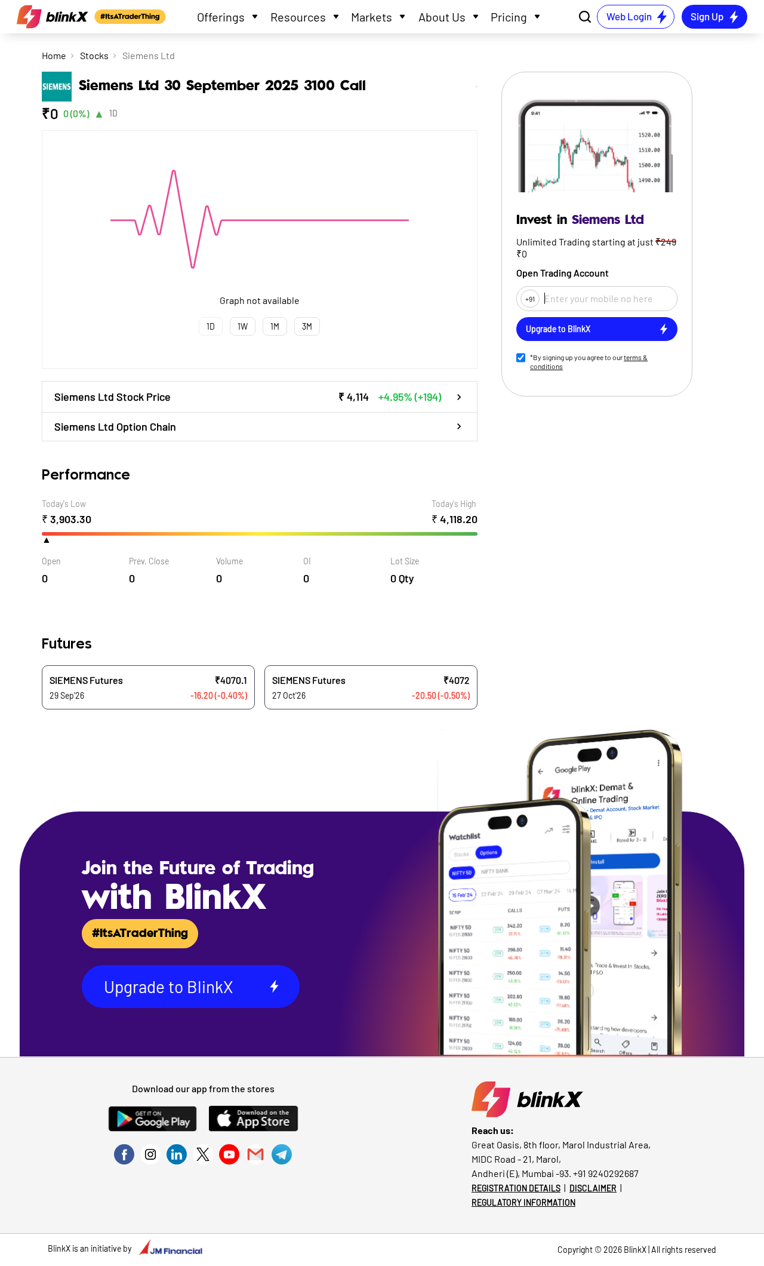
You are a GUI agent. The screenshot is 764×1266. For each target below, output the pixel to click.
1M (274, 326)
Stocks (94, 55)
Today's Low (64, 504)
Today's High (454, 504)
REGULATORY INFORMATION (523, 1202)
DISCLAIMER (593, 1188)
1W (243, 326)
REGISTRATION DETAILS (516, 1188)
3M (307, 326)
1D (113, 113)
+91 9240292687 (606, 1173)
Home (54, 55)
